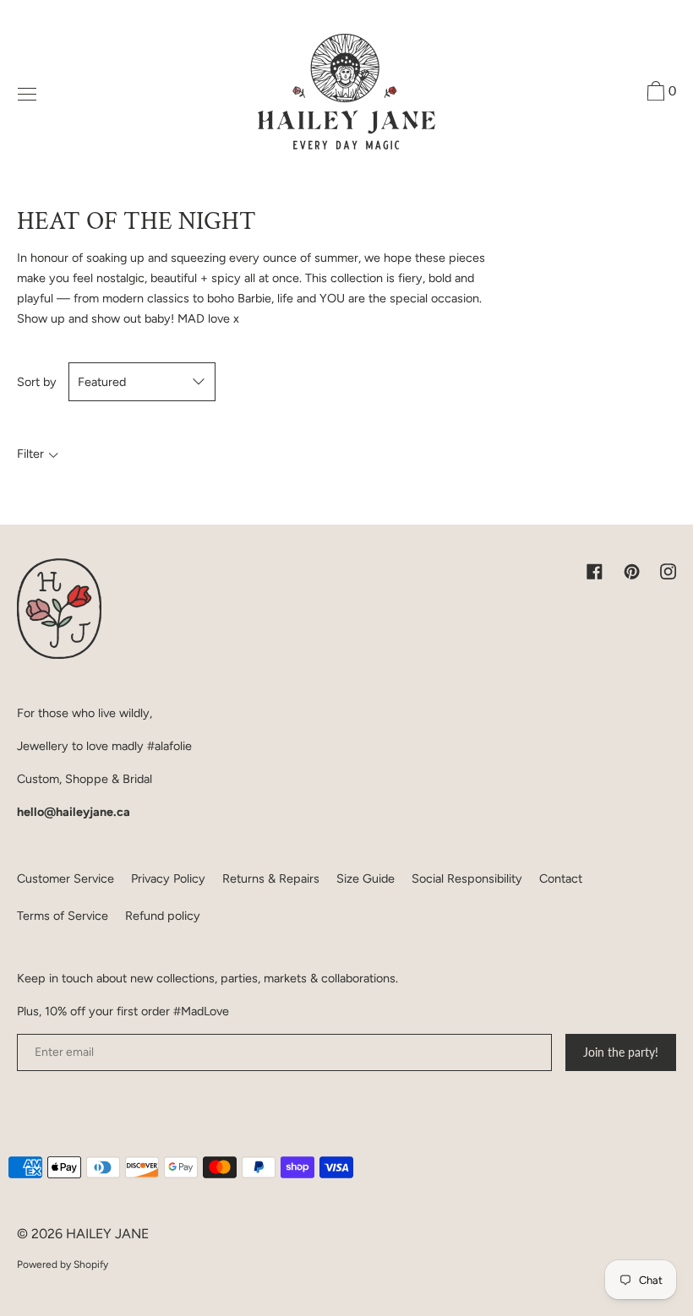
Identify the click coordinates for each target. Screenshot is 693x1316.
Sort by (37, 381)
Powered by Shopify (62, 1264)
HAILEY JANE (107, 1234)
